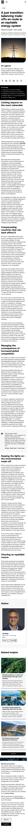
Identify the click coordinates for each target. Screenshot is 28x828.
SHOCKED (22, 143)
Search (25, 2)
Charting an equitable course (8, 97)
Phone (4, 640)
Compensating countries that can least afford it (12, 91)
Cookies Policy (9, 793)
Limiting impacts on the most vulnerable (11, 89)
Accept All (6, 824)
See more (13, 753)
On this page (4, 87)
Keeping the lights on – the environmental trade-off (13, 95)
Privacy (19, 798)
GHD (2, 2)
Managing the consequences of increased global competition (14, 93)
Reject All (6, 819)
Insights (4, 8)
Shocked (17, 33)
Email (12, 640)
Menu (6, 2)
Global (10, 33)
